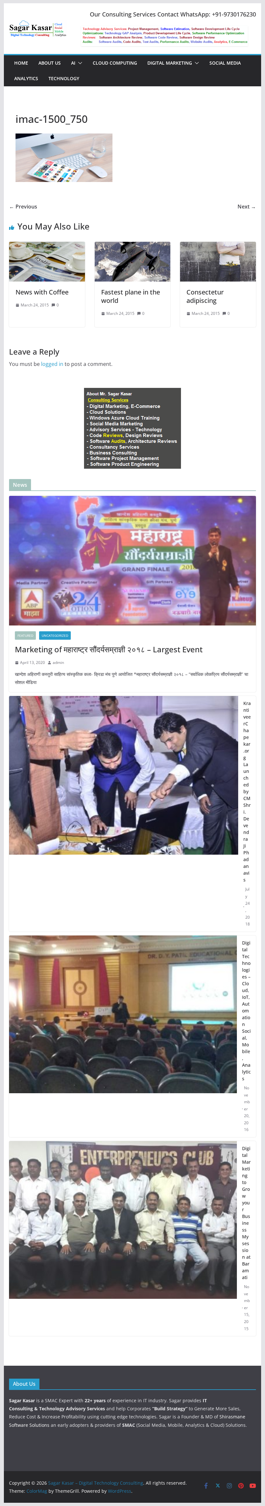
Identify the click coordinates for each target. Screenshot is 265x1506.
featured (25, 635)
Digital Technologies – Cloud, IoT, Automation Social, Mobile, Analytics (246, 1011)
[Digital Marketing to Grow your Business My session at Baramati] (123, 1238)
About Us (49, 63)
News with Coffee (42, 292)
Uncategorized (55, 635)
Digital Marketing (169, 63)
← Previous (23, 206)
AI (73, 63)
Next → (247, 206)
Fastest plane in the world (130, 296)
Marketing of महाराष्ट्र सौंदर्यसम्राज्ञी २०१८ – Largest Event (109, 649)
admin (58, 662)
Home (21, 63)
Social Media (225, 63)
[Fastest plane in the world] (132, 246)
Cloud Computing (115, 63)
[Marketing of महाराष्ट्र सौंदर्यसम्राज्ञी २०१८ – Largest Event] (132, 560)
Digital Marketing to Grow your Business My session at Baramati (246, 1212)
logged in (52, 364)
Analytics (26, 78)
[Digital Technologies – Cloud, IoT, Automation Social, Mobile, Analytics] (123, 1036)
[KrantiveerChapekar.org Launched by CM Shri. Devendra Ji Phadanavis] (123, 814)
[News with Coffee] (47, 246)
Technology (63, 78)
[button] (78, 63)
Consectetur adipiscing (205, 296)
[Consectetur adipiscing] (218, 246)
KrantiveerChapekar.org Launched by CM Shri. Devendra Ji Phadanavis (247, 791)
